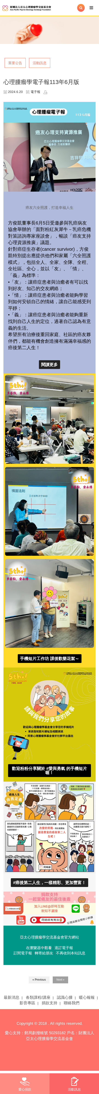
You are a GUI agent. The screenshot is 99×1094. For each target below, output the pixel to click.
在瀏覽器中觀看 (39, 948)
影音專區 (27, 1003)
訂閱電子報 (23, 953)
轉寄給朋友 (44, 953)
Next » (60, 979)
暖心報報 (87, 997)
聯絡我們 (71, 1003)
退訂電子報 (64, 948)
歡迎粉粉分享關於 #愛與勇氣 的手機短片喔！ (49, 770)
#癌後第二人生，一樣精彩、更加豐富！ (49, 882)
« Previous (39, 979)
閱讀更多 (49, 364)
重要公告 (15, 63)
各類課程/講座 (38, 997)
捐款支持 (49, 1003)
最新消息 (11, 997)
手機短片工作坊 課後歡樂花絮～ (49, 658)
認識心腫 (65, 997)
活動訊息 (40, 63)
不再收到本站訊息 (70, 953)
